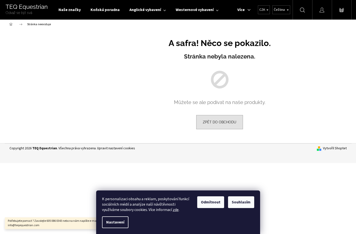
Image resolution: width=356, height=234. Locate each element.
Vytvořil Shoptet (335, 148)
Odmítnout (210, 202)
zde (176, 209)
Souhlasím (241, 202)
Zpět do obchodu (219, 122)
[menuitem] (70, 10)
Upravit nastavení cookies (116, 148)
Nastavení (115, 222)
